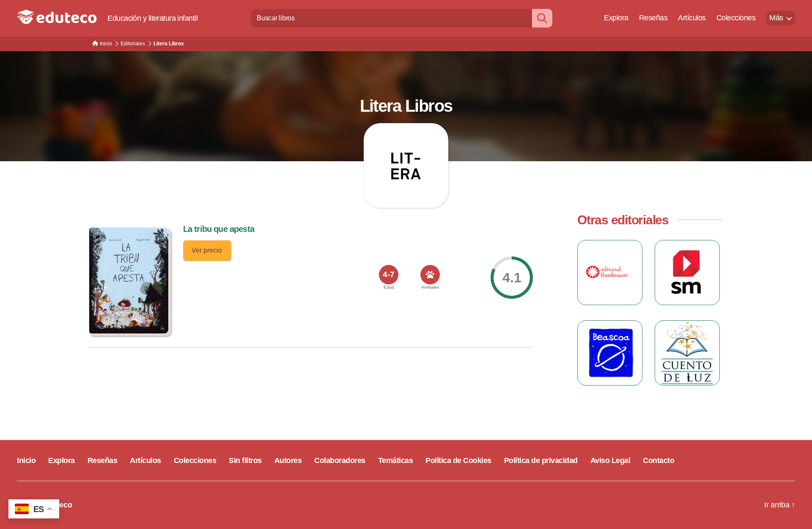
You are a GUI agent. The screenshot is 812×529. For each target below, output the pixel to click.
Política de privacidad (541, 460)
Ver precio (207, 250)
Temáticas (395, 460)
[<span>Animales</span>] (430, 274)
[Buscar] (542, 18)
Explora (616, 18)
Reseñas (653, 18)
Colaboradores (339, 460)
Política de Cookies (458, 460)
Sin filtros (245, 460)
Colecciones (736, 18)
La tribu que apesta (218, 229)
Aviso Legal (610, 460)
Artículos (692, 18)
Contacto (658, 460)
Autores (288, 460)
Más (776, 18)
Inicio (26, 460)
